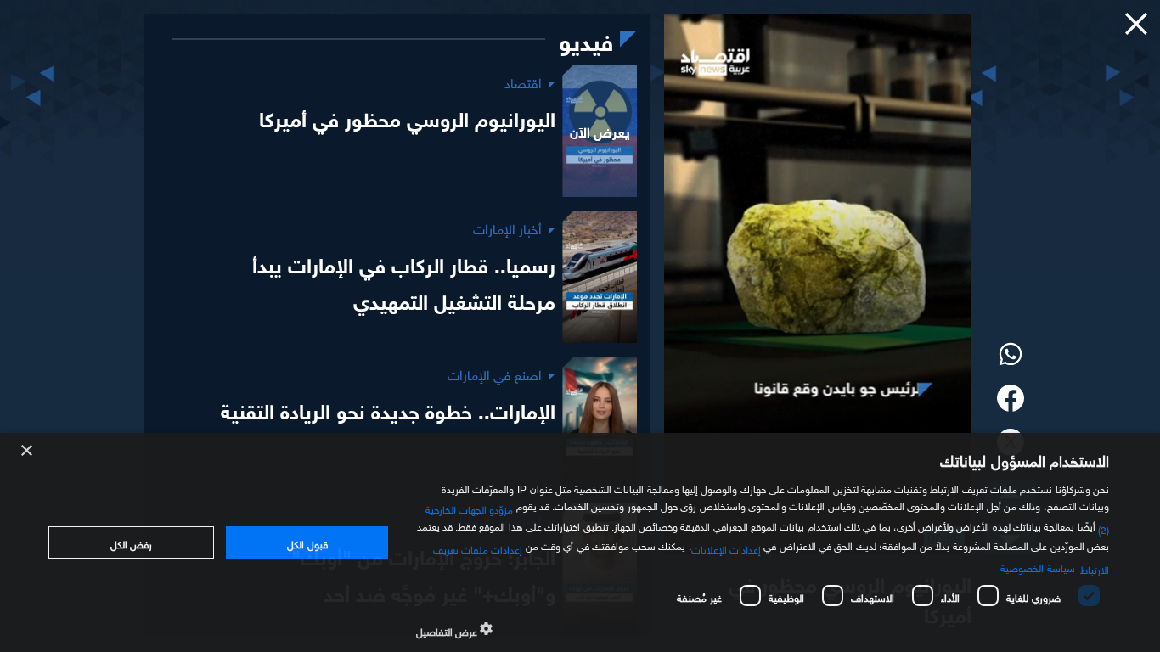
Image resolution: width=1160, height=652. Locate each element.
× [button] (27, 451)
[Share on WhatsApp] (1010, 356)
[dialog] (580, 542)
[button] (1136, 24)
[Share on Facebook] (1010, 400)
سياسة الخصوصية (1037, 566)
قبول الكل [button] (307, 542)
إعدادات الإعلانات (726, 547)
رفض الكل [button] (131, 542)
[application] (817, 284)
